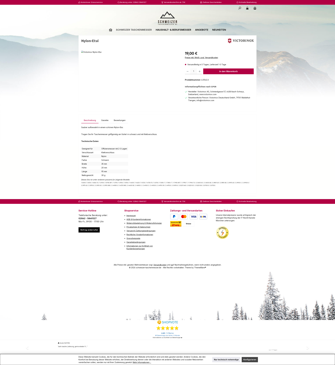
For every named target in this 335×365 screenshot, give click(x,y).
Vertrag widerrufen (89, 230)
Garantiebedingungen (136, 242)
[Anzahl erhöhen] (199, 71)
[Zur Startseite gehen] (167, 18)
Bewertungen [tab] (119, 120)
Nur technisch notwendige (226, 359)
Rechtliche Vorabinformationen (140, 234)
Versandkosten (159, 265)
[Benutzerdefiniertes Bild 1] (222, 232)
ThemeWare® (200, 267)
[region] (130, 79)
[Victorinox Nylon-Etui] (130, 79)
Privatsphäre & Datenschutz (138, 227)
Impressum (131, 215)
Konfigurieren (249, 359)
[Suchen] (240, 8)
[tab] (90, 120)
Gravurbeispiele (133, 238)
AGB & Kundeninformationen (139, 219)
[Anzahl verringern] (187, 71)
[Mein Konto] (247, 8)
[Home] (110, 30)
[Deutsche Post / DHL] (176, 224)
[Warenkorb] (254, 8)
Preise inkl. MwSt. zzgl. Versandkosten (201, 57)
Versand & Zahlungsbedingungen (141, 231)
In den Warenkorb (228, 71)
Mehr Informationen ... (142, 362)
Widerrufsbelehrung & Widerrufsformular (144, 223)
